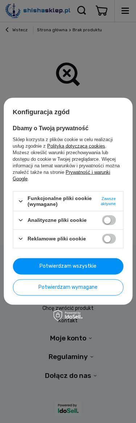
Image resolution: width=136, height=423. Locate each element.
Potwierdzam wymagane (68, 287)
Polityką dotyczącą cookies (76, 146)
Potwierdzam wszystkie (68, 266)
